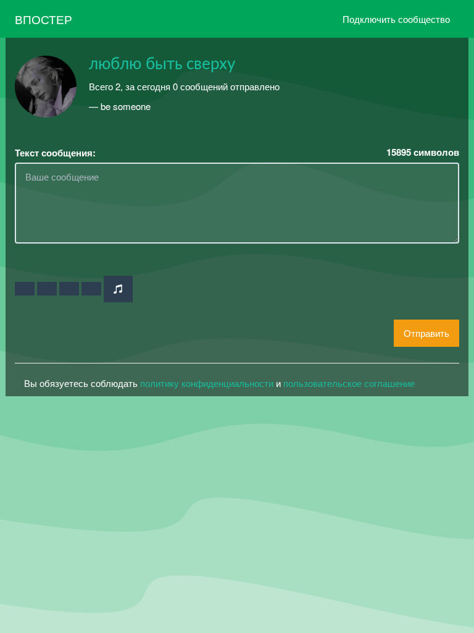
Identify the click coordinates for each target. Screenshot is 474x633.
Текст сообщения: (55, 153)
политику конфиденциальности (206, 382)
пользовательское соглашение (349, 382)
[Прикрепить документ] (91, 288)
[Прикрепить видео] (47, 288)
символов (422, 152)
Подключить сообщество (396, 18)
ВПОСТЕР (43, 19)
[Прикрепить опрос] (69, 288)
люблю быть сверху (162, 64)
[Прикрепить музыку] (118, 289)
